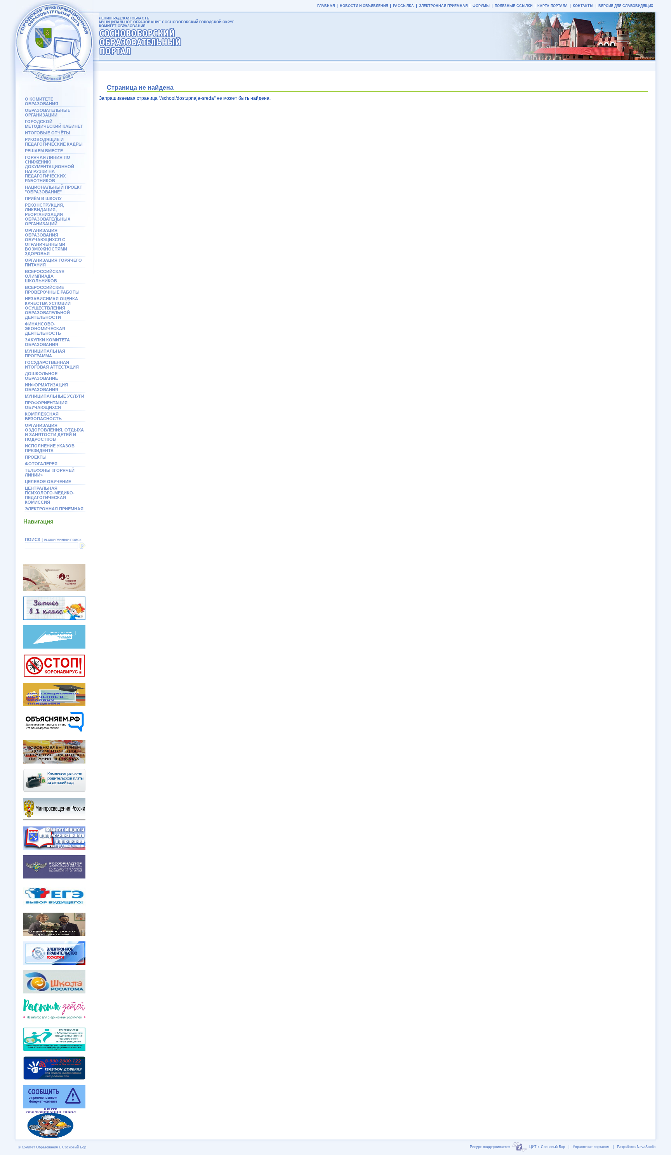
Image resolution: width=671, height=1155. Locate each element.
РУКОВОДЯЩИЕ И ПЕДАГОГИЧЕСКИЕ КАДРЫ (54, 141)
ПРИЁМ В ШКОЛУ (43, 198)
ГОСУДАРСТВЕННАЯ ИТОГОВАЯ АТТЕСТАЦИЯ (52, 364)
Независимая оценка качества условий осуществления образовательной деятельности (51, 308)
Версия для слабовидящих (625, 6)
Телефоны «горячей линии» (50, 472)
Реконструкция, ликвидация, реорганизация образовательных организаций (47, 214)
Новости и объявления (364, 6)
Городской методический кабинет (54, 124)
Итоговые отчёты (47, 132)
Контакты (583, 6)
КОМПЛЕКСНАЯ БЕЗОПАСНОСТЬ (43, 416)
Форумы (481, 6)
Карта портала (552, 6)
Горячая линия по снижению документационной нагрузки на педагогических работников (49, 169)
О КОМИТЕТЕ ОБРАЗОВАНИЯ (41, 101)
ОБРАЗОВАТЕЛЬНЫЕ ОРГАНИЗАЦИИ (47, 112)
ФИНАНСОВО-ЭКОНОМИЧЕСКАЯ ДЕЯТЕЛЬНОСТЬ (45, 329)
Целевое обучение (48, 481)
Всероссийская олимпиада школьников (44, 276)
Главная (326, 6)
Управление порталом (591, 1147)
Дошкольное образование (41, 376)
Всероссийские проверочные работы (52, 289)
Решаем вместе (44, 150)
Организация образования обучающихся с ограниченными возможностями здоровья (46, 242)
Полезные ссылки (513, 6)
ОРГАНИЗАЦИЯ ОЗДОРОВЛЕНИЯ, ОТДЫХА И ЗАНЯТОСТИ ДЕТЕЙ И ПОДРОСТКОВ (54, 432)
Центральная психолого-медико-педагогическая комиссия (50, 495)
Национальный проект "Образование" (53, 189)
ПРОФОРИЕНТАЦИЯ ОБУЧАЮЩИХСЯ (46, 405)
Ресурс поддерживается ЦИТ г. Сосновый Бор (517, 1147)
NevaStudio (646, 1147)
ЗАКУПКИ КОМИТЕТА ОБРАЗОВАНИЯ (47, 342)
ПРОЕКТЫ (36, 457)
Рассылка (403, 6)
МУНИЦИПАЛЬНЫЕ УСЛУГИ (54, 396)
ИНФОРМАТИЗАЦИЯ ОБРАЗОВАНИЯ (46, 387)
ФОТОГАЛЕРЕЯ (41, 463)
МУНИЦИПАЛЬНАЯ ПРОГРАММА (45, 353)
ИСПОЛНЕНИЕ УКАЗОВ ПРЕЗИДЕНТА (50, 448)
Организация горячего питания (53, 262)
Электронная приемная (54, 508)
